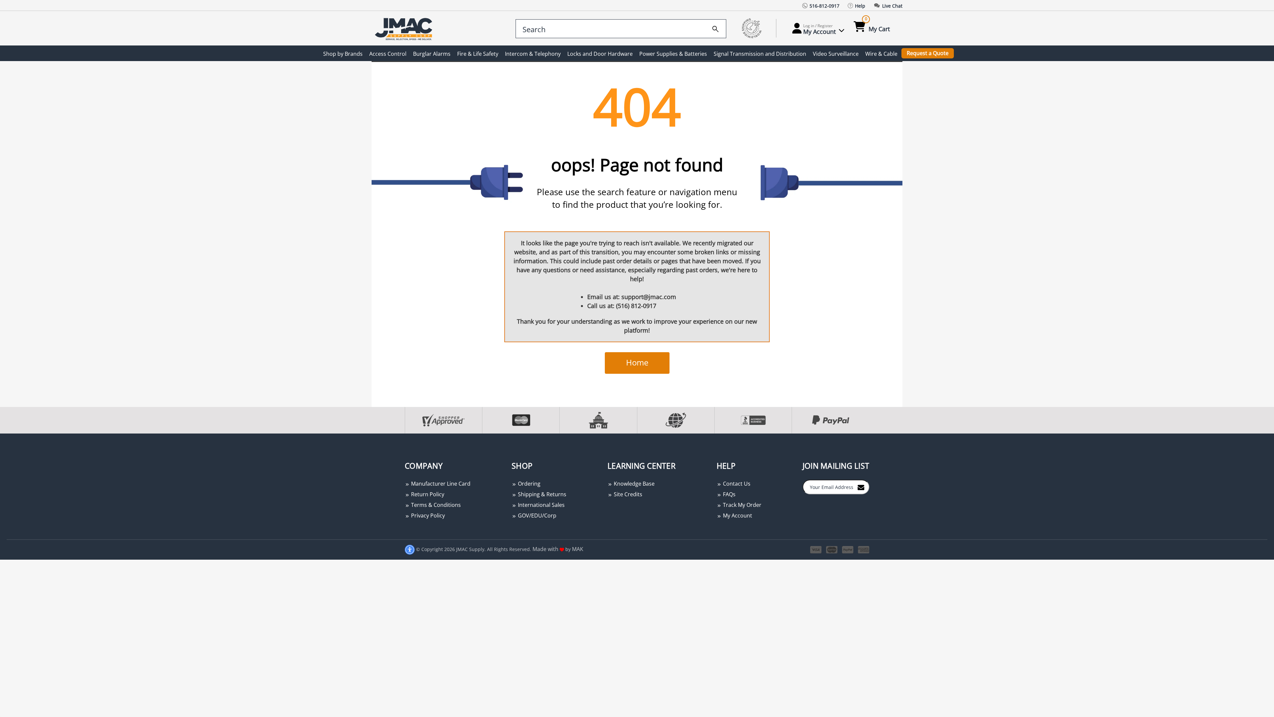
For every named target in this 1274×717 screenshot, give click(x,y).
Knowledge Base (633, 483)
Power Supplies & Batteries (673, 53)
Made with (546, 549)
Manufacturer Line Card (440, 483)
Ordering (528, 483)
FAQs (729, 494)
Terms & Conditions (435, 505)
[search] (715, 28)
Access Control (387, 53)
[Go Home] (405, 28)
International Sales (541, 505)
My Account (737, 515)
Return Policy (427, 494)
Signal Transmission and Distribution (760, 53)
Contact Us (736, 483)
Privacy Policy (427, 515)
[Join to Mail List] (861, 486)
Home (637, 362)
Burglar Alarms (432, 53)
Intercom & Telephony (533, 53)
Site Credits (627, 494)
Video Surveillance (836, 53)
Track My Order (741, 505)
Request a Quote (928, 53)
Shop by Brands (343, 53)
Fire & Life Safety (477, 53)
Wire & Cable (881, 53)
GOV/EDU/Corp (536, 515)
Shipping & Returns (541, 494)
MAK (577, 549)
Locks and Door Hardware (600, 53)
